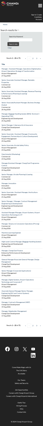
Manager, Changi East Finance (12, 251)
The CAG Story (21, 370)
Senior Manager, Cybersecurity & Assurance (17, 125)
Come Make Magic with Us (21, 367)
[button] (31, 5)
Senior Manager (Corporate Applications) (16, 271)
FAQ (21, 409)
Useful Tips (21, 403)
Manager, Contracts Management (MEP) (16, 302)
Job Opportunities (21, 390)
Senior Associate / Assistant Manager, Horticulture (19, 192)
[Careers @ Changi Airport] (10, 3)
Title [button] (3, 64)
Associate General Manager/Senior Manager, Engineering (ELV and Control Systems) (17, 292)
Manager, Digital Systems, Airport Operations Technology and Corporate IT (17, 281)
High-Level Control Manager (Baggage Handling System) (21, 242)
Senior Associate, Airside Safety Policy (15, 145)
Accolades (21, 374)
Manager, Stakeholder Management (14, 311)
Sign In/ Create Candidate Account (36, 17)
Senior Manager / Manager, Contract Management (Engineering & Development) (19, 202)
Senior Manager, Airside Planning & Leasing (17, 174)
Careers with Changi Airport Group (21, 393)
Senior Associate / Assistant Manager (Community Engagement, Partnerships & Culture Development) (19, 135)
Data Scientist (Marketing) (11, 154)
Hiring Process (21, 406)
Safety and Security (21, 383)
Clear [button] (10, 48)
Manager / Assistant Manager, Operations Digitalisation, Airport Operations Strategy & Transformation (21, 70)
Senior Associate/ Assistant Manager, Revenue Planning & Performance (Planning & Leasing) (21, 92)
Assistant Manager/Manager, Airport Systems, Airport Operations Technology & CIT (20, 213)
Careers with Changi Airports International (21, 396)
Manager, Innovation (9, 183)
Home (5, 24)
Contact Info (21, 412)
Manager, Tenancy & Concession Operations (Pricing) (20, 224)
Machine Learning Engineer (11, 233)
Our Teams (21, 380)
